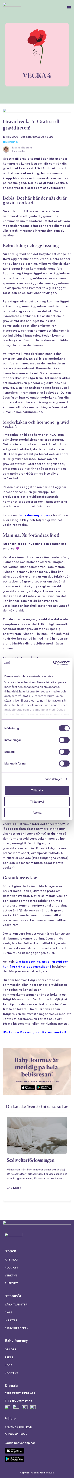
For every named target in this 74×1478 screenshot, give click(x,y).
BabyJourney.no (21, 1401)
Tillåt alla (37, 790)
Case (8, 1312)
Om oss (10, 1349)
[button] (69, 7)
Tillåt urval (37, 801)
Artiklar (12, 1259)
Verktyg (11, 1275)
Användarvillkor (18, 1427)
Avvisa (37, 812)
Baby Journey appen (34, 515)
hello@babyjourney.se (20, 1393)
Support (11, 1283)
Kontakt (11, 1373)
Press (9, 1357)
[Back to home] (12, 7)
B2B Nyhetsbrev (16, 1328)
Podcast (12, 1267)
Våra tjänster (16, 1304)
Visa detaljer (53, 778)
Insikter (11, 1320)
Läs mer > (14, 1188)
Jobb (8, 1365)
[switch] (64, 740)
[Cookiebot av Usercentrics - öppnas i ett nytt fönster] (53, 662)
